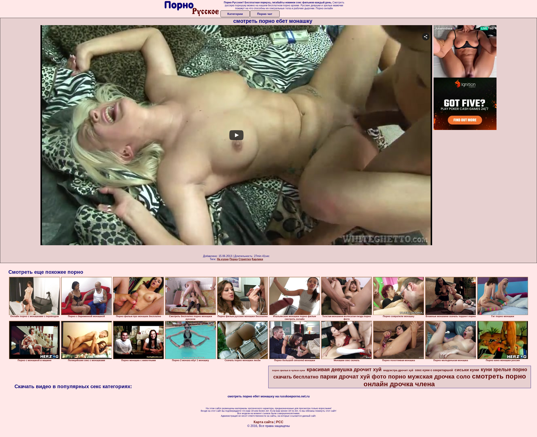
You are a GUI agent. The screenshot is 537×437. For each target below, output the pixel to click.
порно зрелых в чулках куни (288, 370)
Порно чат (264, 14)
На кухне (223, 259)
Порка (233, 259)
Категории (235, 14)
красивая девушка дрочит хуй (344, 369)
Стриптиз (245, 259)
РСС (279, 422)
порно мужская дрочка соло (429, 376)
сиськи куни (467, 370)
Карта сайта (264, 422)
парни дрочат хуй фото (353, 376)
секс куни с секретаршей (434, 370)
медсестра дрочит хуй (398, 370)
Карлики (257, 259)
